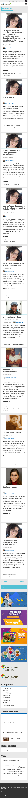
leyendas (8, 464)
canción (4, 518)
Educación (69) (7, 695)
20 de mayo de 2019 (7, 435)
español (22, 767)
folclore (4, 464)
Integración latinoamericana (10, 371)
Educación (9, 125)
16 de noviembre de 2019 (8, 100)
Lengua (4, 344)
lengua (16, 344)
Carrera (4, 405)
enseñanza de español (9, 408)
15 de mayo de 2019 (7, 547)
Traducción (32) (7, 704)
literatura (9, 75)
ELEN (19, 764)
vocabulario (5, 777)
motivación (5, 775)
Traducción (5, 406)
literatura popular (19, 464)
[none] (20, 1)
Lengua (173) (6, 690)
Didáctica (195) (7, 688)
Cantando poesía (10, 487)
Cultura (11, 73)
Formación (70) (7, 694)
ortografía (22, 344)
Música (11, 574)
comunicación (17, 762)
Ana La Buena (8, 97)
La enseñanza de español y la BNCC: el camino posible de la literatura (14, 208)
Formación (13, 125)
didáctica (8, 127)
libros (14, 297)
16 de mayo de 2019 (7, 490)
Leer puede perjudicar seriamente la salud (12, 318)
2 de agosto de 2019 (7, 322)
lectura (13, 344)
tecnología (17, 775)
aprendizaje (17, 760)
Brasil (4, 408)
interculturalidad (12, 771)
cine (13, 762)
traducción (22, 775)
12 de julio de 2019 (7, 374)
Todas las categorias (8, 706)
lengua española (7, 773)
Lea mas (5, 70)
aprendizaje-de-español (7, 762)
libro (19, 344)
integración (17, 408)
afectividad (11, 760)
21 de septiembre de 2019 (8, 213)
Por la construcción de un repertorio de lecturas (13, 264)
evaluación (5, 769)
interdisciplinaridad (10, 518)
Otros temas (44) (7, 699)
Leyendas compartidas (12, 432)
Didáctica (5, 125)
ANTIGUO (22, 581)
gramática (5, 771)
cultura (4, 127)
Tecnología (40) (7, 702)
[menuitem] (17, 1)
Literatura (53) (7, 697)
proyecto (16, 518)
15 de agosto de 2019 (7, 268)
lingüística (16, 773)
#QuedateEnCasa (6, 73)
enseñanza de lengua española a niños (11, 767)
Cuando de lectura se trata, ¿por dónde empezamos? (12, 153)
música (11, 576)
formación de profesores (20, 127)
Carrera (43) (6, 700)
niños (9, 775)
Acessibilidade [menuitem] (12, 1)
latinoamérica (5, 410)
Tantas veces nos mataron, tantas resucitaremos (10, 542)
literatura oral (12, 464)
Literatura (15, 73)
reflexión (12, 775)
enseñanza (5, 75)
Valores (19, 73)
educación (9, 241)
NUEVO (5, 581)
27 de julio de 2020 (7, 45)
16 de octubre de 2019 (8, 157)
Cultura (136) (6, 692)
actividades (5, 760)
